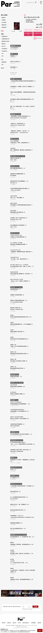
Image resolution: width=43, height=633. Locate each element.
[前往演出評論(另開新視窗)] (21, 593)
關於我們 (3, 622)
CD (2, 59)
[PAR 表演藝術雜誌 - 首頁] (10, 4)
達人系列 (3, 46)
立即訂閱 (35, 606)
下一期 (20, 31)
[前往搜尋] (27, 3)
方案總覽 (3, 20)
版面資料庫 (4, 25)
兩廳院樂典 (4, 62)
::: (38, 1)
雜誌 (2, 31)
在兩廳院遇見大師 (5, 38)
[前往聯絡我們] (31, 3)
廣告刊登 (14, 622)
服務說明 (3, 17)
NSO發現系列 (4, 48)
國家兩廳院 (33, 622)
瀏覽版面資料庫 (37, 30)
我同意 (40, 630)
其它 (2, 56)
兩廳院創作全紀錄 (5, 41)
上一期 (13, 31)
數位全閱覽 (4, 15)
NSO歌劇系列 (4, 51)
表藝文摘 (3, 43)
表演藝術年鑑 (4, 36)
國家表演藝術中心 (26, 622)
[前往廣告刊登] (29, 3)
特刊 (2, 53)
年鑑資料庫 (4, 27)
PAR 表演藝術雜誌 (21, 619)
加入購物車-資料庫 (28, 33)
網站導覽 (39, 622)
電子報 (19, 622)
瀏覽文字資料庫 (28, 30)
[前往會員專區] (33, 3)
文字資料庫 (4, 22)
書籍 (2, 34)
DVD (2, 68)
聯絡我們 (9, 622)
